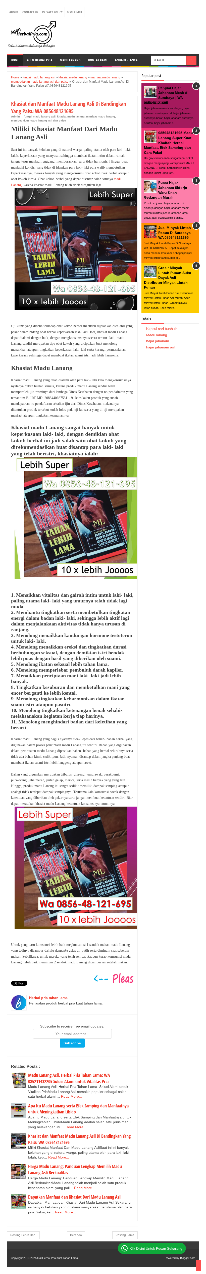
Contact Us (30, 12)
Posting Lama (125, 1235)
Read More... (71, 1096)
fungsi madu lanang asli (40, 116)
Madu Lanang (70, 60)
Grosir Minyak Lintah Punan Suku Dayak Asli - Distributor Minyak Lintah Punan (167, 277)
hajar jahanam (157, 341)
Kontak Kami (97, 60)
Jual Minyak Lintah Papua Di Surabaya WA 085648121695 (174, 232)
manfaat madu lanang (100, 116)
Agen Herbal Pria (39, 60)
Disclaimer (74, 12)
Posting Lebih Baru (23, 1235)
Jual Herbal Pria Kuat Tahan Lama (57, 1257)
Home (15, 60)
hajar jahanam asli (160, 347)
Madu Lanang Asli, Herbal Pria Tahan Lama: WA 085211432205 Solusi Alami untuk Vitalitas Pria (69, 1078)
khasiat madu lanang (71, 116)
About (13, 12)
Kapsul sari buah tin (162, 329)
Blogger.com (187, 1257)
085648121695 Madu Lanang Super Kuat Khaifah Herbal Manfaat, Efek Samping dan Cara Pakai (168, 142)
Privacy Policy (52, 12)
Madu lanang (156, 335)
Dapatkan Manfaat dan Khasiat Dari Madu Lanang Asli (74, 1197)
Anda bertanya (126, 60)
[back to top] (198, 1265)
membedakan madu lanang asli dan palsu (38, 120)
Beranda (76, 1235)
